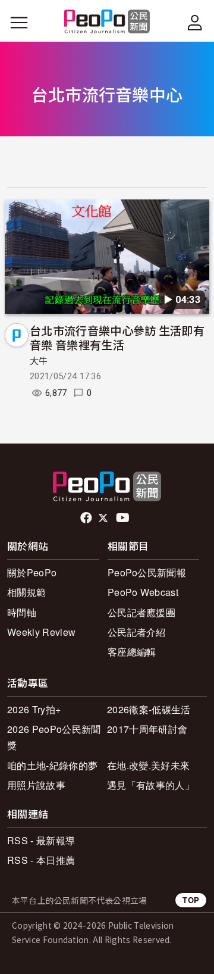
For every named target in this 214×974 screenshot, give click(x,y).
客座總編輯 (132, 651)
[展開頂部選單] (195, 23)
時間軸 (21, 612)
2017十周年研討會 (147, 729)
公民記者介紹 (137, 632)
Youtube (123, 518)
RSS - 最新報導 (41, 840)
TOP (190, 900)
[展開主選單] (19, 23)
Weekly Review (41, 632)
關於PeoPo (31, 572)
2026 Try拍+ (34, 709)
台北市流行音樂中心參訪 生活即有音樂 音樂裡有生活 (117, 337)
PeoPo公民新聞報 (147, 572)
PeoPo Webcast (143, 592)
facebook (87, 518)
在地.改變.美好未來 (148, 765)
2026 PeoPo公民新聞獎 (53, 737)
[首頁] (107, 22)
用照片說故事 (36, 785)
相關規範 (26, 592)
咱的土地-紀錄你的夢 (52, 765)
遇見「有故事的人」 (150, 785)
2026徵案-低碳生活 (149, 709)
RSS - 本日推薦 (41, 860)
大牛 (39, 361)
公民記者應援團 (141, 612)
